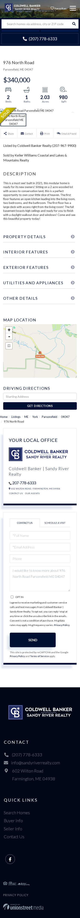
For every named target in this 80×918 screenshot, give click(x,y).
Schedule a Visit (54, 522)
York (35, 416)
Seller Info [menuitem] (13, 828)
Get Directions (40, 406)
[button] (74, 24)
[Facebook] (10, 859)
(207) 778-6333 (42, 38)
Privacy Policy (61, 625)
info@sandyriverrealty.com (35, 762)
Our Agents (32, 493)
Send (32, 640)
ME (26, 416)
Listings (15, 416)
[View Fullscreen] (9, 346)
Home (3, 416)
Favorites (60, 8)
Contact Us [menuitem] (14, 836)
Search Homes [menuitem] (17, 812)
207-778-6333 (24, 482)
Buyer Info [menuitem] (13, 820)
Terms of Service (39, 656)
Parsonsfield (49, 416)
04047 (65, 416)
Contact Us (16, 493)
